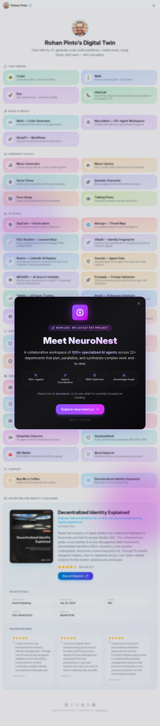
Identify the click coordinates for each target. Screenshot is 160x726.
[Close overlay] (138, 303)
